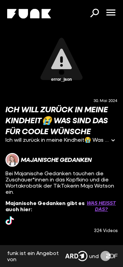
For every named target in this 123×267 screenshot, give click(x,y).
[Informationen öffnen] (113, 141)
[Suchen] (94, 13)
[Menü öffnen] (111, 13)
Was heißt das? (101, 206)
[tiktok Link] (9, 220)
